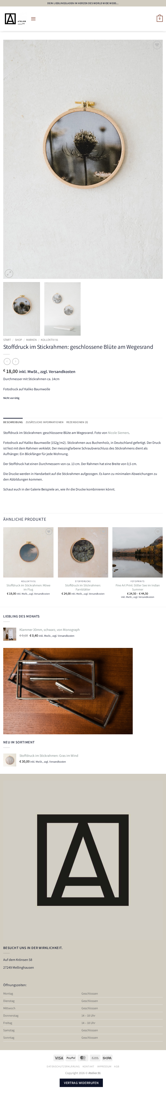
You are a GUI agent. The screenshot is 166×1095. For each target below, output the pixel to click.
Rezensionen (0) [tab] (77, 422)
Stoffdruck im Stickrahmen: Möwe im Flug (28, 587)
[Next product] (7, 361)
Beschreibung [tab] (13, 422)
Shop (18, 340)
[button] (33, 18)
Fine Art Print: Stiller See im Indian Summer (138, 587)
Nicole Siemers (118, 432)
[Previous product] (15, 361)
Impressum (104, 1066)
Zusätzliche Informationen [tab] (44, 422)
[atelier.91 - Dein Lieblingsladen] (15, 19)
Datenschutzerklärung (63, 1066)
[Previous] (12, 159)
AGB (116, 1066)
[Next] (154, 159)
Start (7, 340)
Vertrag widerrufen (81, 1083)
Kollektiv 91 (49, 340)
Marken (31, 340)
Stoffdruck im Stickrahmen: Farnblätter (83, 587)
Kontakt (88, 1066)
